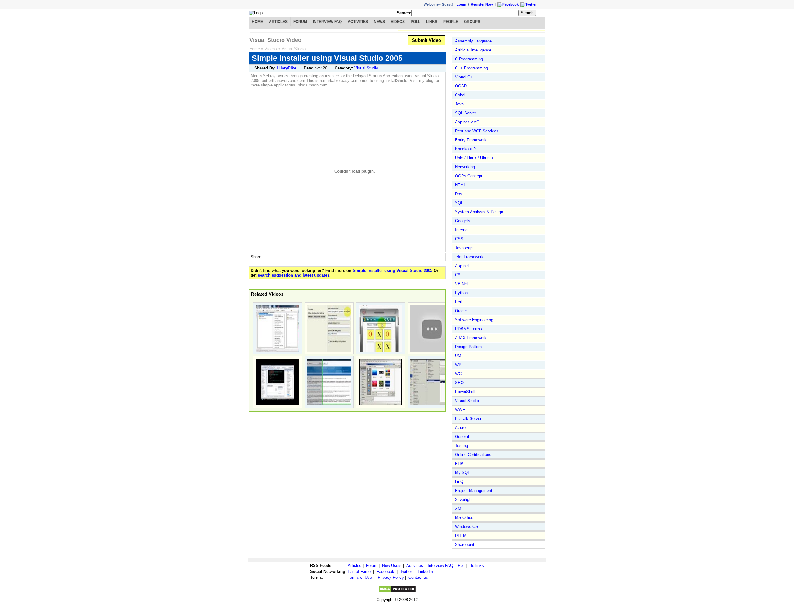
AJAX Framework (471, 337)
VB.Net (461, 283)
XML (459, 508)
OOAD (461, 86)
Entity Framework (471, 140)
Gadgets (462, 221)
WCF (459, 373)
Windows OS (466, 526)
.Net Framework (469, 257)
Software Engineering (474, 319)
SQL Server (465, 113)
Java (459, 104)
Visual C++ (465, 77)
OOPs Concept (468, 176)
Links (431, 22)
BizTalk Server (468, 418)
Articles (278, 22)
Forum (300, 22)
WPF (459, 364)
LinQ (459, 481)
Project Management (473, 490)
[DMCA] (397, 591)
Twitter (406, 571)
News (379, 22)
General (462, 436)
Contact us (418, 577)
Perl (458, 301)
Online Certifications (473, 454)
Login (461, 4)
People (450, 22)
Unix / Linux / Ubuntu (474, 158)
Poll (415, 22)
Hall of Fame (359, 571)
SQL (459, 203)
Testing (461, 445)
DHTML (462, 535)
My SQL (462, 472)
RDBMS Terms (468, 328)
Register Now (482, 4)
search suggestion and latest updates (293, 275)
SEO (459, 382)
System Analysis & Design (479, 212)
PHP (459, 463)
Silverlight (464, 499)
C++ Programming (471, 68)
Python (461, 292)
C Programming (469, 59)
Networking (465, 167)
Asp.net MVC (467, 122)
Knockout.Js (466, 149)
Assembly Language (473, 41)
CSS (459, 239)
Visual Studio (294, 48)
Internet (462, 230)
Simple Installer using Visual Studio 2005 (392, 270)
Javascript (464, 248)
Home (257, 22)
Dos (458, 194)
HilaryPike (286, 68)
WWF (460, 409)
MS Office (464, 517)
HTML (460, 185)
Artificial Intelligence (473, 50)
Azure (460, 427)
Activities (358, 22)
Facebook (385, 571)
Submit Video (426, 40)
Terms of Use (360, 577)
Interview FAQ (327, 22)
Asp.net (462, 265)
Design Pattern (468, 346)
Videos (398, 22)
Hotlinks (476, 565)
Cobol (460, 95)
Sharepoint (464, 544)
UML (459, 355)
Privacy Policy (391, 577)
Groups (472, 22)
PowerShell (465, 391)
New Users (392, 565)
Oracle (461, 310)
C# (457, 274)
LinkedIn (425, 571)
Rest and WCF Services (476, 131)
